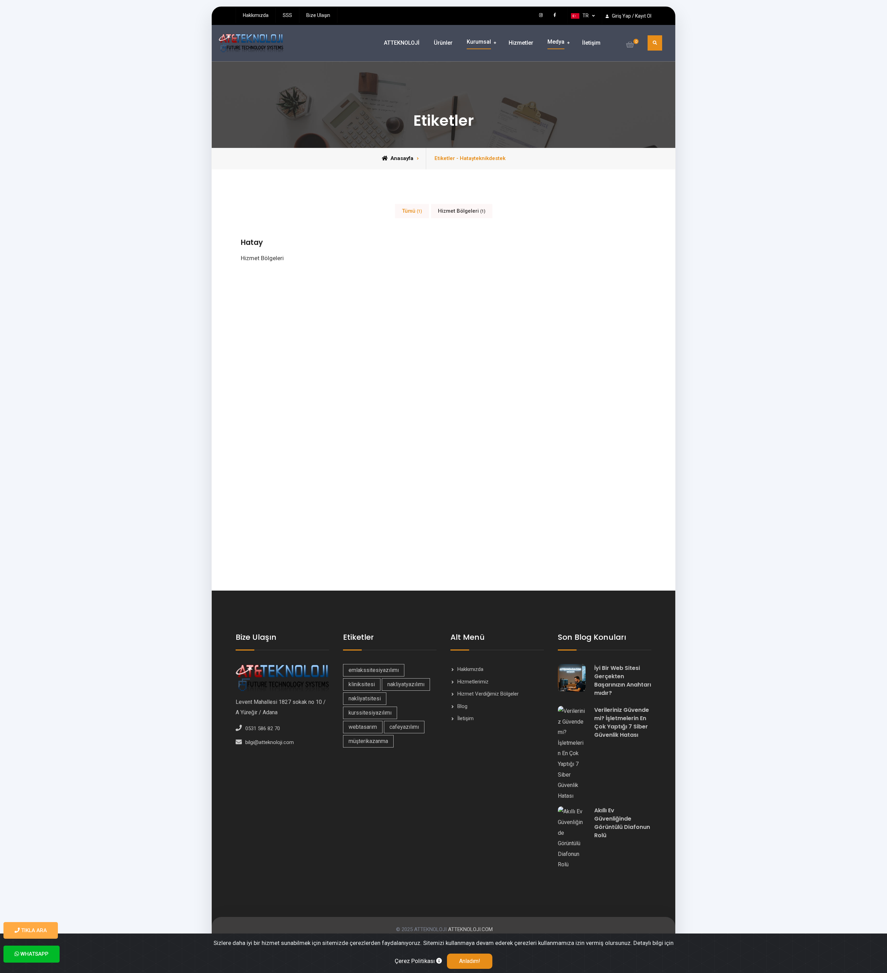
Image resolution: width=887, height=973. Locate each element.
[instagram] (541, 15)
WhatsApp (34, 954)
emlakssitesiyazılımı (374, 670)
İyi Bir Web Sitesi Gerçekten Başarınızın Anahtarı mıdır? (622, 680)
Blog (462, 706)
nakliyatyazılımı (405, 684)
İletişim (591, 42)
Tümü (412, 211)
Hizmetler (521, 42)
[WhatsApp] (527, 15)
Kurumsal (479, 41)
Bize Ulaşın (318, 15)
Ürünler (443, 42)
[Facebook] (554, 15)
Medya (555, 41)
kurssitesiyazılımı (370, 712)
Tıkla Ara (33, 930)
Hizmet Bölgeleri (461, 211)
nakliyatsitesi (365, 698)
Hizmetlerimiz (473, 682)
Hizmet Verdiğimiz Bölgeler (488, 694)
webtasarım (363, 727)
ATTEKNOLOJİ (402, 42)
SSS (287, 15)
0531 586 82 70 (262, 728)
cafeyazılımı (404, 727)
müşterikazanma (368, 741)
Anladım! (469, 961)
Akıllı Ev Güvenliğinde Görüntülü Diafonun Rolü (622, 822)
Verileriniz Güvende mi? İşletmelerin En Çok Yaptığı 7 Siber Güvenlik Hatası (621, 722)
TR (585, 15)
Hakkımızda (256, 15)
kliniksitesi (362, 684)
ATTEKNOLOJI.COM (470, 929)
